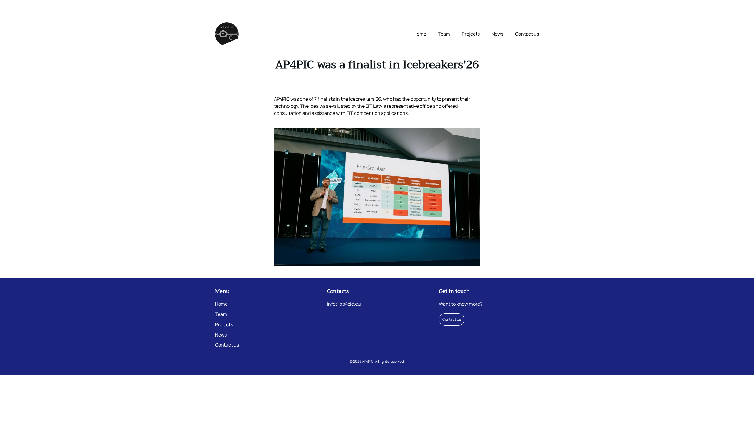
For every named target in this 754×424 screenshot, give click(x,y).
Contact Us (451, 319)
